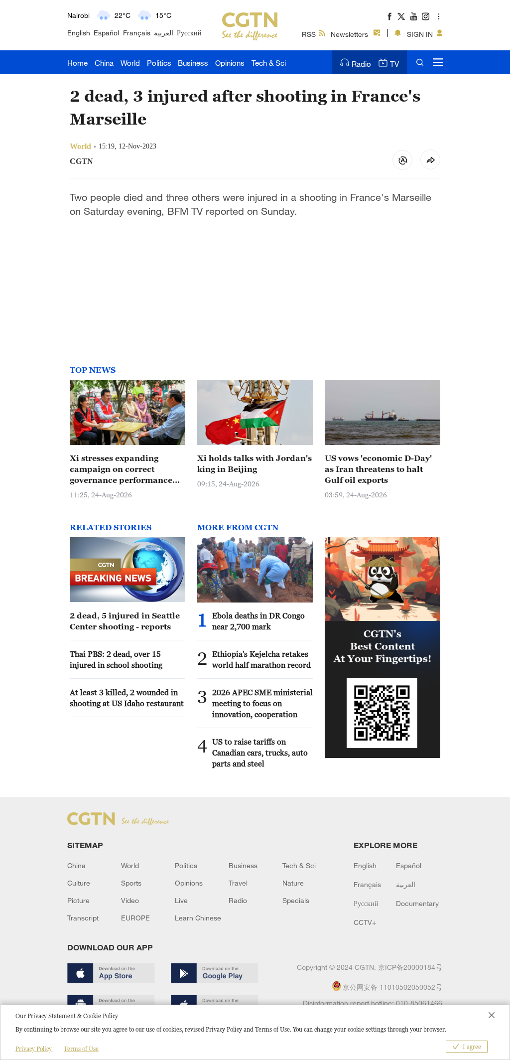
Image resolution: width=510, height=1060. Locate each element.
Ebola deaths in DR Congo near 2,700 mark (258, 621)
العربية (163, 32)
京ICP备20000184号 (410, 967)
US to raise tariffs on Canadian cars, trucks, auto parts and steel (260, 752)
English (78, 32)
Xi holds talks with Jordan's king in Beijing (254, 463)
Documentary (417, 903)
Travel (238, 883)
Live (181, 900)
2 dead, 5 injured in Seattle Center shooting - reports (125, 621)
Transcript (83, 917)
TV (394, 63)
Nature (293, 883)
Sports (131, 883)
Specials (295, 900)
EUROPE (135, 917)
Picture (78, 900)
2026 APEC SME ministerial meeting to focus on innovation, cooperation (262, 703)
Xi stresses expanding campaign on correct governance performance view (121, 469)
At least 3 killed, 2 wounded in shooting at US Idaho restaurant (127, 698)
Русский (189, 32)
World (130, 62)
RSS (309, 34)
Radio (361, 63)
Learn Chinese (198, 917)
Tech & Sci (269, 62)
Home (77, 62)
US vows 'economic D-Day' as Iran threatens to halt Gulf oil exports (378, 469)
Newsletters (349, 34)
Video (130, 900)
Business (193, 62)
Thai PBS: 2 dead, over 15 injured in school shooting (116, 659)
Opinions (230, 62)
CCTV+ (365, 922)
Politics (159, 62)
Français (136, 32)
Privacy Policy (33, 1049)
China (104, 62)
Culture (78, 883)
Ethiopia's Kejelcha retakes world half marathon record (261, 659)
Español (106, 32)
